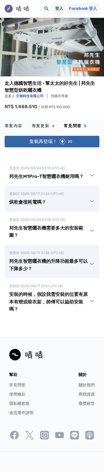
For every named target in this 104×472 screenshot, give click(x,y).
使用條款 (17, 394)
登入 (59, 8)
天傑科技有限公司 (30, 96)
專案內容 (14, 125)
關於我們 (87, 385)
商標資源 (87, 394)
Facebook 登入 (83, 8)
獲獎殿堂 (87, 403)
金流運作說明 (21, 412)
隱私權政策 (19, 403)
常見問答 (75, 125)
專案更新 (43, 125)
